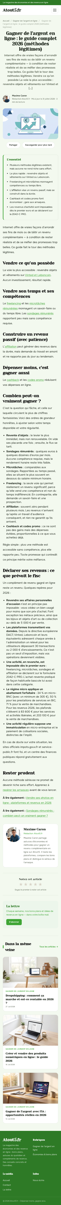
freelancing (14, 303)
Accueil (6, 21)
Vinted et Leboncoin (38, 275)
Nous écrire (38, 1180)
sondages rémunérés (40, 313)
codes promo (36, 380)
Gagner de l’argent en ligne (25, 21)
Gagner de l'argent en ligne (44, 1148)
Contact (7, 1185)
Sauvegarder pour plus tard (38, 145)
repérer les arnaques (16, 790)
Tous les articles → (48, 946)
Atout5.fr (12, 10)
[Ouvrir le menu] (54, 10)
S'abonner (14, 922)
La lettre (7, 1189)
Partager (13, 145)
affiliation (11, 346)
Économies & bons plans (45, 1154)
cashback (13, 380)
